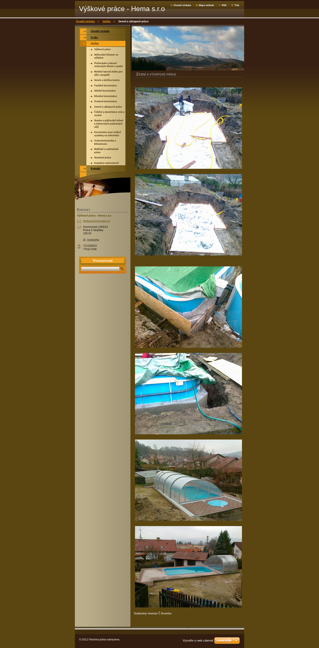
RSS (224, 5)
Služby (106, 21)
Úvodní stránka (182, 5)
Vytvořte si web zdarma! (198, 640)
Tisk (236, 5)
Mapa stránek (206, 5)
